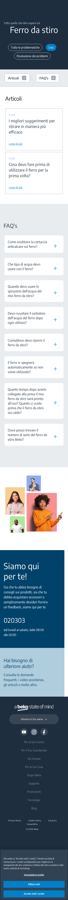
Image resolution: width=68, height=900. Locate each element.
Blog (34, 808)
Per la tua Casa (34, 767)
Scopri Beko (34, 775)
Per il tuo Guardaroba (34, 750)
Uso (51, 47)
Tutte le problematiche (25, 47)
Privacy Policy (14, 820)
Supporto (34, 783)
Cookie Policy (34, 820)
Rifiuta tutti (34, 884)
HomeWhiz (32, 824)
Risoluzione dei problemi (32, 56)
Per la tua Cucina (34, 742)
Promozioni (34, 791)
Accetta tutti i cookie (34, 893)
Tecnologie (34, 800)
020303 (14, 620)
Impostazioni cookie (34, 874)
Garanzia (52, 820)
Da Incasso (34, 758)
